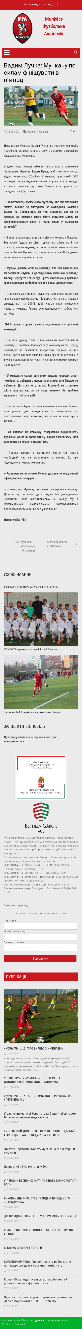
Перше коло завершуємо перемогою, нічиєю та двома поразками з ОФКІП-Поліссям (38, 1299)
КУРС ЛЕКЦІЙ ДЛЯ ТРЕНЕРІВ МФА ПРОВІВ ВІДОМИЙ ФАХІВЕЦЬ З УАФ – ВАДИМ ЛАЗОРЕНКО (39, 1133)
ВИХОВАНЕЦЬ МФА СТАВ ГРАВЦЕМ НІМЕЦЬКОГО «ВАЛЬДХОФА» (37, 1200)
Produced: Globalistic (14, 1324)
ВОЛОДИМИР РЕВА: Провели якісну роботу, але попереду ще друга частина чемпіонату (37, 1264)
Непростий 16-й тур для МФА (25, 1167)
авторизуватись (14, 741)
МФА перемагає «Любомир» (57, 544)
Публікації (43, 131)
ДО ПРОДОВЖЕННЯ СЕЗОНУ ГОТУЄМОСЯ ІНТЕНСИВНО (40, 1216)
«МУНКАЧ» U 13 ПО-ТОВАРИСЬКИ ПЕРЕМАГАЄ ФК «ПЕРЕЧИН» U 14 (38, 1098)
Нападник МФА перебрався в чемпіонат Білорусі (32, 712)
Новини (31, 131)
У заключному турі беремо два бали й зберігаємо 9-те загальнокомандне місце (40, 1115)
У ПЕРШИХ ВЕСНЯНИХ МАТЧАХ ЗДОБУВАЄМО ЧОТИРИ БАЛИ (40, 1182)
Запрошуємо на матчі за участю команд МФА (31, 586)
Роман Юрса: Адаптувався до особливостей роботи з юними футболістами (35, 1281)
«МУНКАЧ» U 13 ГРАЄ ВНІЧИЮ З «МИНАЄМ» (33, 1049)
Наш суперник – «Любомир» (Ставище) (25, 546)
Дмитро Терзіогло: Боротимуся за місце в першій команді (39, 1151)
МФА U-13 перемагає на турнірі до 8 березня (31, 649)
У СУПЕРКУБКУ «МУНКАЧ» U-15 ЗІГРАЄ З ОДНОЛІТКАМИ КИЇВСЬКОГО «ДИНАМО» (32, 1080)
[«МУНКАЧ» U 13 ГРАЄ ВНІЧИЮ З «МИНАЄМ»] (41, 1016)
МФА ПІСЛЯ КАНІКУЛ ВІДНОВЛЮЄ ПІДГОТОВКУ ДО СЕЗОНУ (38, 1232)
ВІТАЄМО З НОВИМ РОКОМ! (23, 1248)
